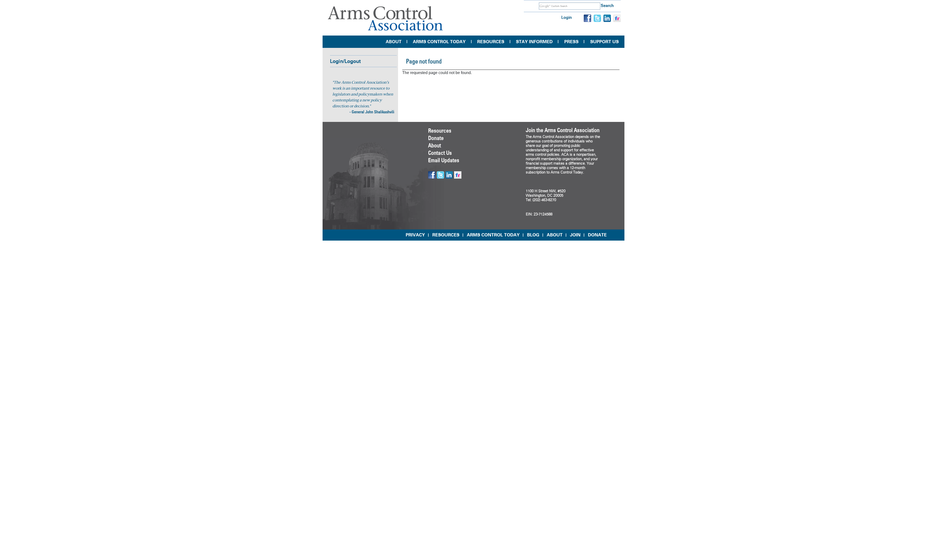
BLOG (533, 235)
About (393, 41)
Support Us (604, 41)
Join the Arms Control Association (563, 130)
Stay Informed (534, 41)
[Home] (385, 18)
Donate (436, 137)
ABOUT (555, 235)
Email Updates (443, 160)
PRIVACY (415, 235)
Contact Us (440, 152)
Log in (566, 17)
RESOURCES (445, 235)
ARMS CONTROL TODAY (493, 235)
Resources (490, 41)
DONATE (597, 235)
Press (571, 41)
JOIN (575, 235)
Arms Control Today (439, 41)
